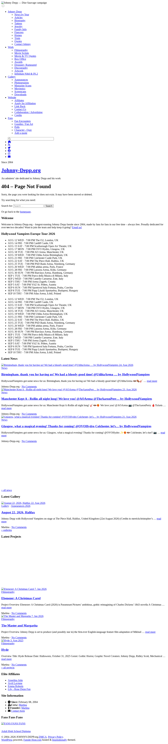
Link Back (19, 106)
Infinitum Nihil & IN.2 (26, 73)
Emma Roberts (15, 686)
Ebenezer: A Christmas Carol (21, 598)
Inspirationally (59, 739)
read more (152, 381)
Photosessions (21, 82)
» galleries (6, 530)
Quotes (18, 41)
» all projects (7, 667)
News (4, 368)
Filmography (21, 50)
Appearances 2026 (20, 506)
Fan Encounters (22, 121)
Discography (21, 67)
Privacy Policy (55, 736)
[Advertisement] (84, 466)
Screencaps (20, 91)
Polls (17, 127)
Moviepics (19, 88)
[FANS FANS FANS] (13, 723)
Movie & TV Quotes (25, 56)
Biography (19, 20)
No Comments (29, 386)
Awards (18, 62)
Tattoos (18, 23)
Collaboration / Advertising (28, 112)
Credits (18, 115)
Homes (18, 35)
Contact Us (20, 109)
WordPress (6, 739)
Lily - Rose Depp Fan (19, 689)
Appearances (21, 79)
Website (12, 97)
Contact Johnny (22, 44)
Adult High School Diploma (16, 731)
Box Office (20, 59)
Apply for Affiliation (25, 103)
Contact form (18, 710)
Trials (17, 38)
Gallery (12, 76)
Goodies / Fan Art (23, 124)
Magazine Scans (22, 85)
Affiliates (19, 100)
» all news (6, 490)
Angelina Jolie (15, 680)
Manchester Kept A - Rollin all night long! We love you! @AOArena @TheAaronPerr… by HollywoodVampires (76, 398)
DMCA (43, 736)
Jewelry (18, 26)
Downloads (20, 94)
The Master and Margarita (19, 625)
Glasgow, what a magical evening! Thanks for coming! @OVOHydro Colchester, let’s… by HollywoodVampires (76, 426)
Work (11, 47)
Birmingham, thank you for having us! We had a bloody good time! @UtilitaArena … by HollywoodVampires (75, 374)
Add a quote (20, 133)
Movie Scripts (21, 53)
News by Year (21, 14)
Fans (10, 118)
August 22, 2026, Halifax (18, 512)
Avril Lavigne (15, 683)
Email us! (77, 227)
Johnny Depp (15, 11)
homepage (25, 211)
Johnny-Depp (21, 170)
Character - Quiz (23, 130)
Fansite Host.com (32, 739)
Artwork (18, 70)
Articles (18, 17)
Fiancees (18, 32)
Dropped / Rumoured (25, 64)
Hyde (5, 649)
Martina (23, 705)
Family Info (20, 29)
